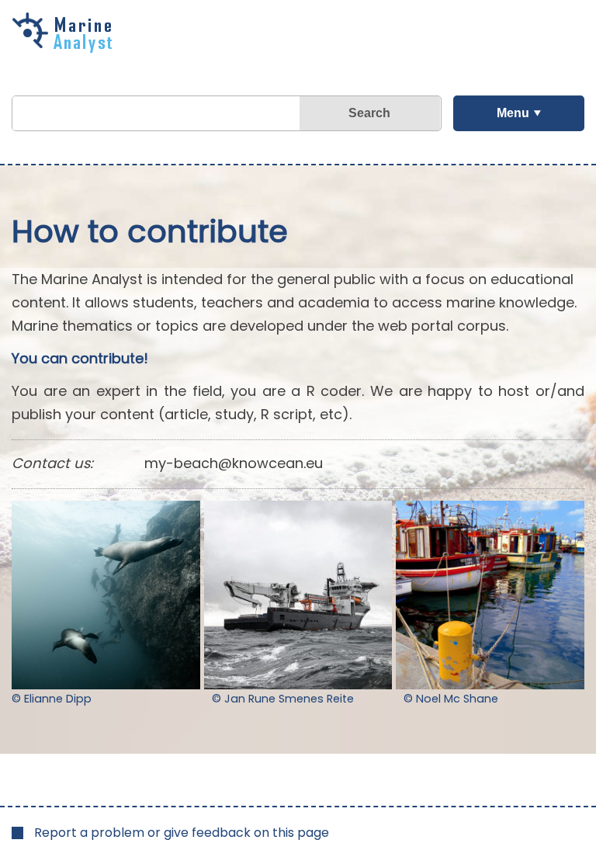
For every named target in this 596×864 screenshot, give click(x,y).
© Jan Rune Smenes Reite (283, 698)
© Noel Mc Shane (451, 698)
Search (369, 113)
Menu (513, 113)
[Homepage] (66, 47)
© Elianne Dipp (52, 698)
